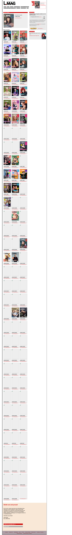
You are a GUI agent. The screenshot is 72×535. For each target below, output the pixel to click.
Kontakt (33, 5)
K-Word (11, 6)
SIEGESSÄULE (19, 533)
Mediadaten (23, 8)
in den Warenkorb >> (7, 56)
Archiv (23, 532)
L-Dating (18, 8)
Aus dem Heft (17, 6)
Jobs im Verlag (27, 532)
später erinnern (6, 526)
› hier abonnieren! (43, 5)
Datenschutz (33, 532)
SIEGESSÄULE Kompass (27, 533)
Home (5, 6)
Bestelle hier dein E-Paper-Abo (34, 35)
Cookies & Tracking (40, 532)
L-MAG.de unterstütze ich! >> (10, 524)
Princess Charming (25, 6)
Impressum (11, 532)
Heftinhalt (33, 1)
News (8, 6)
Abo (27, 8)
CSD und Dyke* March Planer (10, 8)
